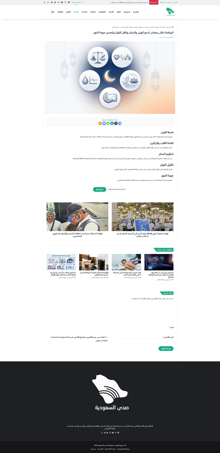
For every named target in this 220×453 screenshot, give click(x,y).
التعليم (68, 12)
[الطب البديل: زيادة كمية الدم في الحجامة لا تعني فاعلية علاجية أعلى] (126, 262)
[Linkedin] (112, 123)
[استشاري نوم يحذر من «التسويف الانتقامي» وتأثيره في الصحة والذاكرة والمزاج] (159, 262)
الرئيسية (136, 12)
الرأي (52, 12)
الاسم (171, 327)
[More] (100, 123)
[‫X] (115, 432)
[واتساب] (101, 432)
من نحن (93, 449)
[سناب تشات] (107, 432)
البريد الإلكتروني (167, 337)
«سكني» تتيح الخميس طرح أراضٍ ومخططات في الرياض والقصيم (126, 2)
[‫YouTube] (112, 432)
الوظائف (60, 12)
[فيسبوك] (118, 432)
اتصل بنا (100, 449)
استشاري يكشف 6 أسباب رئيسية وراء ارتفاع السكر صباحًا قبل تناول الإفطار (63, 274)
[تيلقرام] (104, 432)
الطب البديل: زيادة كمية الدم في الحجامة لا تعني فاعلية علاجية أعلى (127, 274)
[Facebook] (119, 123)
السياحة (84, 12)
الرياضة (92, 12)
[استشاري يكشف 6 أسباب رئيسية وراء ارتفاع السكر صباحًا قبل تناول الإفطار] (61, 262)
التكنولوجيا (102, 12)
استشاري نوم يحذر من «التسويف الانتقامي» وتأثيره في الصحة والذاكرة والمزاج (160, 275)
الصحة (76, 12)
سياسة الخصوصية (123, 449)
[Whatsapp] (108, 123)
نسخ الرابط (99, 189)
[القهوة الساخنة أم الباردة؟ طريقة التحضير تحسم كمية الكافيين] (93, 262)
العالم (119, 12)
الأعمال (111, 12)
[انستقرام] (110, 432)
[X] (116, 123)
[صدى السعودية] (170, 11)
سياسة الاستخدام (110, 449)
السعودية (127, 12)
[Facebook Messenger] (104, 123)
